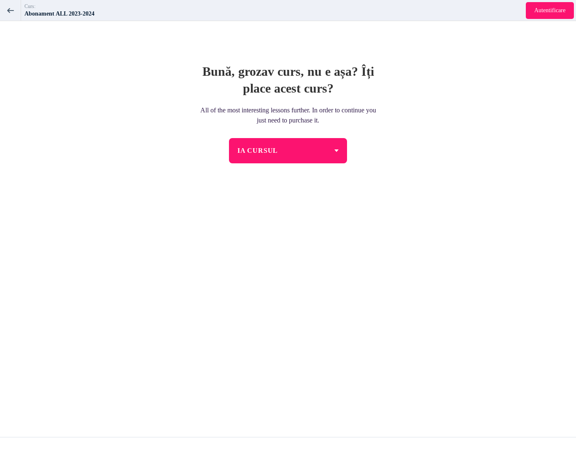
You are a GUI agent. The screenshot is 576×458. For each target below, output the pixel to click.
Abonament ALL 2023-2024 (59, 14)
